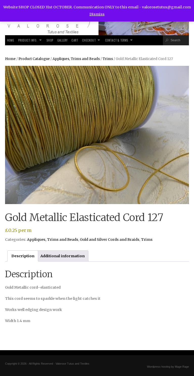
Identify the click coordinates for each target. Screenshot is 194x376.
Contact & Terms (116, 40)
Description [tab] (22, 256)
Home (10, 40)
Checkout (89, 40)
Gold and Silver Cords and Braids (109, 239)
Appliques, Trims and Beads (76, 59)
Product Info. (27, 40)
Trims (108, 59)
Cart (74, 40)
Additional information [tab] (62, 256)
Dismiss (97, 14)
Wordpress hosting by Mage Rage (168, 366)
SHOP (49, 40)
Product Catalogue (34, 59)
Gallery (62, 40)
